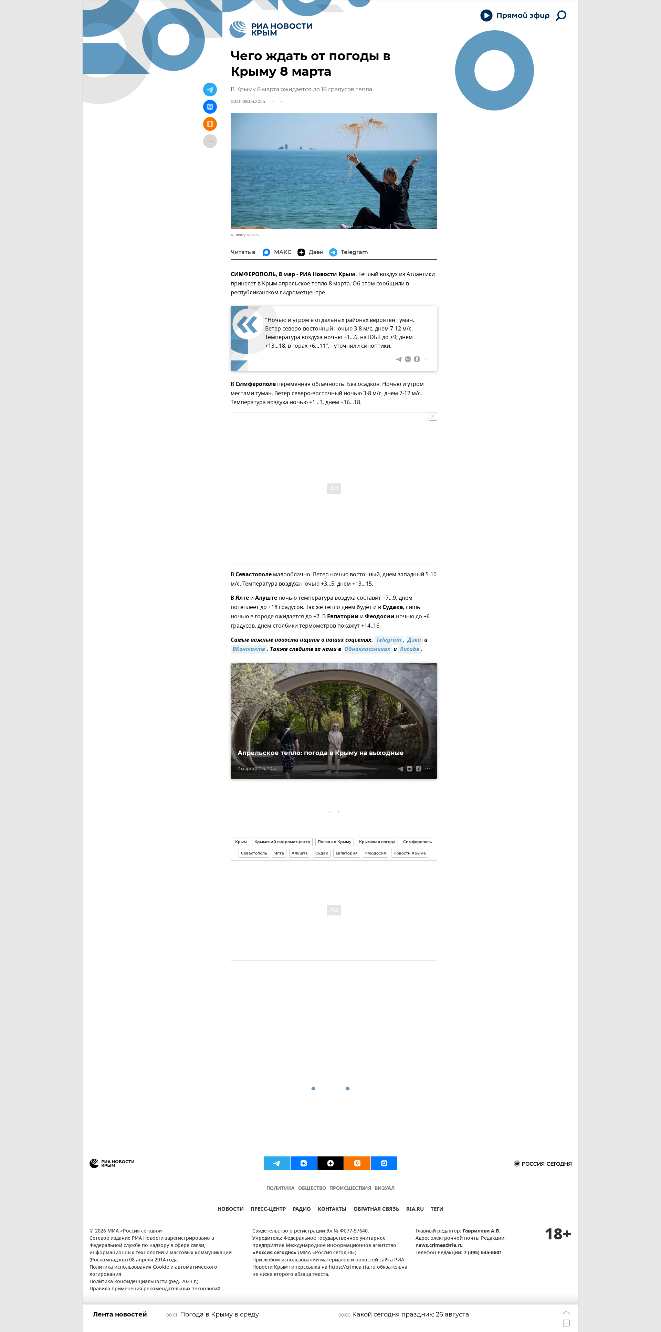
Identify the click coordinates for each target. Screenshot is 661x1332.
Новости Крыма (410, 853)
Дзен (414, 640)
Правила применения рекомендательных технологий (155, 1289)
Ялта (279, 853)
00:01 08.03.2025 (248, 101)
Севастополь (254, 853)
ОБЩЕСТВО (312, 1189)
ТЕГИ (437, 1210)
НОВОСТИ (231, 1210)
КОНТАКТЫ (332, 1210)
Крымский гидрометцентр (282, 841)
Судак (321, 853)
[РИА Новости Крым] (270, 29)
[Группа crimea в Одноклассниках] (357, 1163)
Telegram (388, 640)
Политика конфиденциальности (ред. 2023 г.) (144, 1282)
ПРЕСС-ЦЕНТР (268, 1210)
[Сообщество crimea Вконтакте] (304, 1163)
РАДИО (302, 1210)
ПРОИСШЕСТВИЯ (350, 1189)
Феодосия (375, 853)
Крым (241, 841)
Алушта (300, 853)
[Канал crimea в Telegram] (277, 1163)
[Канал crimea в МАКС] (384, 1163)
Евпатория (347, 853)
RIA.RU (415, 1210)
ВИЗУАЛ (385, 1189)
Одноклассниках (367, 649)
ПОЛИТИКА (280, 1189)
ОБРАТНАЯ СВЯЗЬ (376, 1210)
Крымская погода (377, 841)
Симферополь (417, 841)
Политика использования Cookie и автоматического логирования (153, 1271)
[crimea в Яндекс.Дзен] (330, 1163)
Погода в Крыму (335, 841)
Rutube (409, 649)
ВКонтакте (248, 649)
